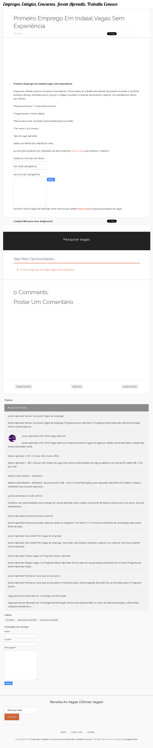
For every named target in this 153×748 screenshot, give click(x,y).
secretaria (10, 620)
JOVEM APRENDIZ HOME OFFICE (25, 495)
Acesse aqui (78, 150)
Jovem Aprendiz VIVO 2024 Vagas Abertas (44, 435)
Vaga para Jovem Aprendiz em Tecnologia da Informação (37, 595)
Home (63, 732)
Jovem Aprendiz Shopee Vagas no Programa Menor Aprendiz (39, 555)
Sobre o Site (76, 732)
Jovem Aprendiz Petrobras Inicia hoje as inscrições (34, 575)
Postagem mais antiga (129, 386)
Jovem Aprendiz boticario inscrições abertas (30, 515)
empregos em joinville (27, 620)
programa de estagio (49, 620)
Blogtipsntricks (131, 739)
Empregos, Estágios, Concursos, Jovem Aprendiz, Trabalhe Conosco (60, 4)
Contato (90, 732)
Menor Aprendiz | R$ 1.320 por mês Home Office (33, 455)
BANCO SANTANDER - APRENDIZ (25, 475)
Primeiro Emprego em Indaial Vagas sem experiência (47, 269)
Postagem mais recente (23, 386)
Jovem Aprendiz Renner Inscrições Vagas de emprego (36, 415)
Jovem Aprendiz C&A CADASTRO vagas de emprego (35, 535)
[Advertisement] (76, 61)
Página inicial (77, 386)
